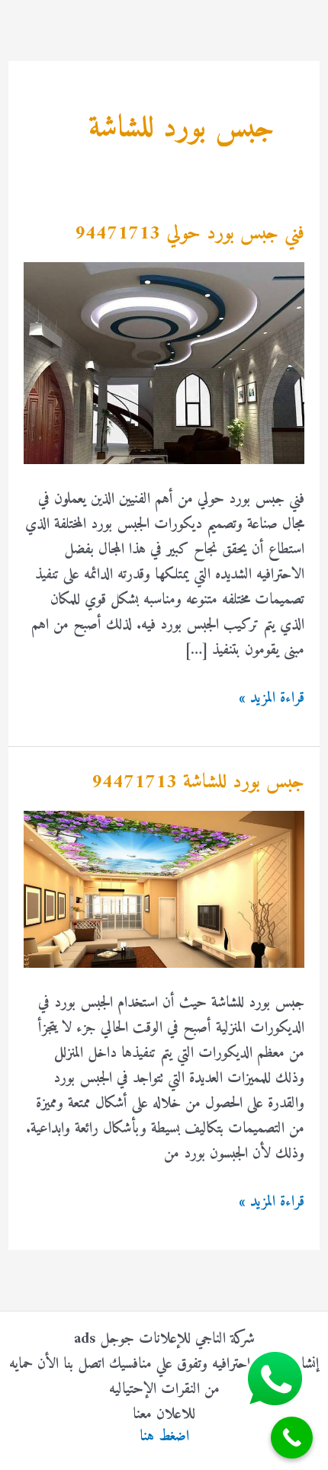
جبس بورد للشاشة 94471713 (198, 782)
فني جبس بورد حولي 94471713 (189, 233)
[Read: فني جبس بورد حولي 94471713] (164, 363)
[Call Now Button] (292, 1438)
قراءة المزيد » (271, 698)
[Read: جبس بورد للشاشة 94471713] (164, 889)
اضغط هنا (164, 1437)
